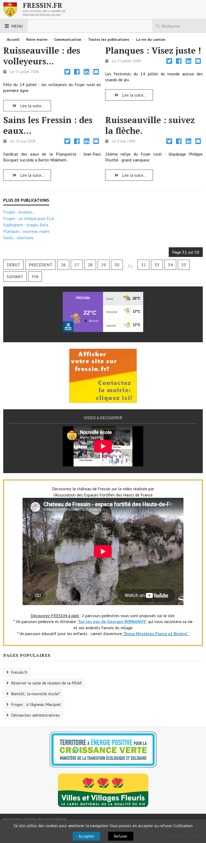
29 (103, 264)
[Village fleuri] (103, 789)
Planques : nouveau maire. (26, 231)
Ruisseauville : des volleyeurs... (41, 56)
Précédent (40, 264)
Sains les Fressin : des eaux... (48, 125)
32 (143, 264)
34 (170, 264)
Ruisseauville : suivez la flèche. (150, 125)
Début (13, 264)
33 (156, 264)
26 (63, 264)
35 (183, 264)
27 (76, 264)
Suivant (15, 276)
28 (90, 264)
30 (117, 264)
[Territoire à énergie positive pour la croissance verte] (103, 749)
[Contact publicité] (103, 375)
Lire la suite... (31, 105)
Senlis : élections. (18, 237)
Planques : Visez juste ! (153, 50)
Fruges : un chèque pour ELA (28, 218)
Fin (35, 276)
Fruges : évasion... (19, 212)
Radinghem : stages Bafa (25, 224)
